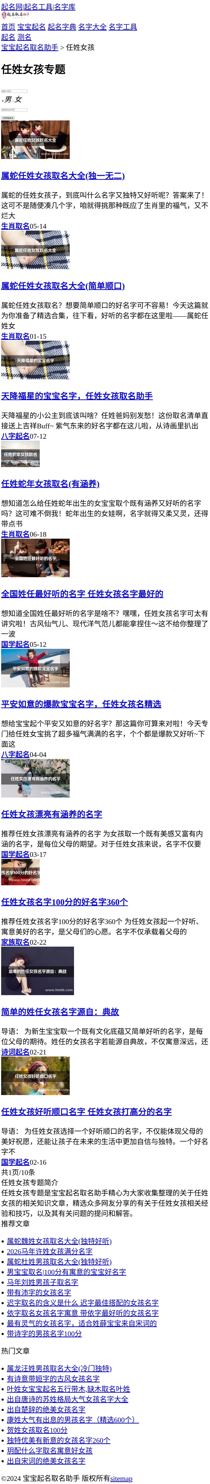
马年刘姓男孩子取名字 (42, 1282)
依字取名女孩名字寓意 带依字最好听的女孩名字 (83, 1313)
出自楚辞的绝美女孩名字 (46, 1410)
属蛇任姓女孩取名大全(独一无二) (63, 176)
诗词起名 (15, 1052)
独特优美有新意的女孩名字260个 (58, 1440)
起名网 (12, 7)
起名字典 (62, 27)
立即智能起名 (7, 118)
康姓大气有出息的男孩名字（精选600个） (73, 1420)
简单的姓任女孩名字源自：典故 (60, 1012)
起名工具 (38, 7)
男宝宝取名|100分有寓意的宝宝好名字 (66, 1272)
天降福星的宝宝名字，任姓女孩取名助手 (77, 396)
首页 (8, 27)
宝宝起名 (31, 27)
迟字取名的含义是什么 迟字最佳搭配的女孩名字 (83, 1303)
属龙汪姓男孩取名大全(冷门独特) (59, 1369)
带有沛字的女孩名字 (39, 1293)
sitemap (121, 1478)
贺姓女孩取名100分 (37, 1430)
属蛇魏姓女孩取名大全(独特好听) (59, 1241)
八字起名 (15, 436)
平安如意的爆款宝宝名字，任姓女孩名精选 (81, 704)
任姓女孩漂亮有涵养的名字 (51, 814)
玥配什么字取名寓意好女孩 (50, 1451)
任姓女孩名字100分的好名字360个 (64, 902)
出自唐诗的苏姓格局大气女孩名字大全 (67, 1399)
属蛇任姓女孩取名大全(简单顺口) (63, 286)
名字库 (64, 7)
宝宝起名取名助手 (29, 48)
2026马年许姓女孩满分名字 (50, 1252)
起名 (8, 37)
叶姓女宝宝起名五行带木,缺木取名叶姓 (68, 1389)
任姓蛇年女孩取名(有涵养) (50, 484)
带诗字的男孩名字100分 (44, 1334)
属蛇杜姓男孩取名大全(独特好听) (59, 1262)
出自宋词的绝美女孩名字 (46, 1461)
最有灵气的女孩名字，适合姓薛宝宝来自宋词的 (82, 1323)
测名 (24, 37)
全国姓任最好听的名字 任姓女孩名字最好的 (82, 594)
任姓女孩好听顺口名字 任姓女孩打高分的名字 (86, 1112)
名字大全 (92, 27)
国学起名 (15, 644)
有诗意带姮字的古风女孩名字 (53, 1379)
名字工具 (123, 27)
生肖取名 (15, 226)
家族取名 (15, 942)
